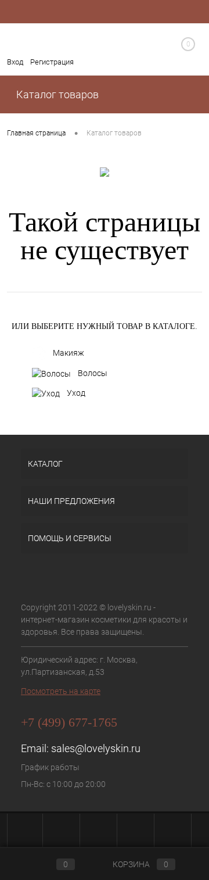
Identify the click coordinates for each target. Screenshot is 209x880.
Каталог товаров (56, 94)
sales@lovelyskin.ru (95, 748)
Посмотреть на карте (60, 691)
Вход (15, 62)
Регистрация (52, 62)
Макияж (68, 352)
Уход (76, 393)
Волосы (92, 373)
